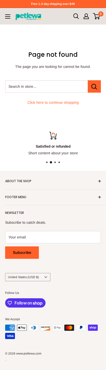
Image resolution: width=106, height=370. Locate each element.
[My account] (86, 16)
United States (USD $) (23, 277)
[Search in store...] (94, 86)
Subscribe (22, 252)
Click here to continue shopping (53, 102)
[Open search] (76, 16)
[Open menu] (7, 16)
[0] (96, 16)
